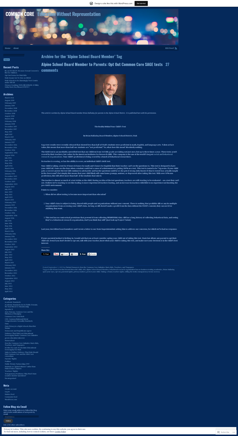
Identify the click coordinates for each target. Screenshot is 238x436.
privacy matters (80, 272)
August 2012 (9, 281)
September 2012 (11, 278)
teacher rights (118, 272)
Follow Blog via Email (15, 407)
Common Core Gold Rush (14, 316)
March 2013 (9, 263)
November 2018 (11, 111)
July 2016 (8, 158)
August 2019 (9, 100)
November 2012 (11, 273)
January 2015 (10, 205)
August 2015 (9, 187)
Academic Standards (13, 302)
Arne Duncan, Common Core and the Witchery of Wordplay (19, 313)
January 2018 (10, 124)
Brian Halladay (168, 269)
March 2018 (9, 119)
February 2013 (10, 265)
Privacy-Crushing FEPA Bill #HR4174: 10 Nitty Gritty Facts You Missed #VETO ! (22, 86)
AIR (84, 269)
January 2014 (10, 236)
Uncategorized (10, 378)
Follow (8, 421)
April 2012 (9, 291)
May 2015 (8, 195)
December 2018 (11, 108)
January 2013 (10, 268)
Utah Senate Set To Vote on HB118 (18, 78)
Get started (141, 3)
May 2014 (8, 226)
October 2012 (10, 276)
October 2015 (10, 181)
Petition (8, 361)
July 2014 (8, 221)
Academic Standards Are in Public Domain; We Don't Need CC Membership (21, 306)
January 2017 (10, 142)
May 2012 (8, 289)
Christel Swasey (72, 267)
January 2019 (10, 106)
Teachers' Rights (11, 371)
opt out (58, 272)
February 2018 (10, 121)
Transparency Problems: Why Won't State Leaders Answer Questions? (20, 375)
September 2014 (11, 215)
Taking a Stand (106, 272)
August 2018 (9, 116)
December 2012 (11, 270)
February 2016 (10, 171)
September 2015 (11, 184)
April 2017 (8, 134)
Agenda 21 (9, 309)
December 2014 (11, 208)
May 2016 (8, 163)
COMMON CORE (20, 13)
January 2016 (10, 174)
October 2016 (10, 150)
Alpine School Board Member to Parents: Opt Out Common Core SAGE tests (102, 64)
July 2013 (8, 252)
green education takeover (15, 338)
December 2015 (11, 176)
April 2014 (8, 229)
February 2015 (10, 202)
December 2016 (11, 145)
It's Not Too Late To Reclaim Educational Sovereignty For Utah (20, 349)
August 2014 (9, 218)
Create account (11, 389)
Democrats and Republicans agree (18, 331)
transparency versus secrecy (149, 272)
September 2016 (11, 153)
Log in (7, 392)
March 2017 (9, 137)
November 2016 (11, 147)
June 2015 (8, 192)
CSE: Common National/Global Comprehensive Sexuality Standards (19, 320)
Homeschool (9, 341)
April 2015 (9, 197)
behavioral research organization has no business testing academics (135, 269)
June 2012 (8, 286)
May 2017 (8, 132)
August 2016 (9, 155)
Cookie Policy (60, 432)
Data (7, 324)
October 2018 (10, 113)
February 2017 (10, 140)
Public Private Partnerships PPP (17, 364)
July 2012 (8, 284)
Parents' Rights (11, 359)
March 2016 (9, 168)
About (16, 48)
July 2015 (8, 189)
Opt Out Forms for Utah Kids (16, 75)
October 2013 (10, 244)
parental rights (67, 272)
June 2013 (8, 255)
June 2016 (8, 161)
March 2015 (9, 200)
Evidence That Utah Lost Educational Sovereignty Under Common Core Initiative (21, 334)
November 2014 (11, 210)
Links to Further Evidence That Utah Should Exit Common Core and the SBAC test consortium (21, 354)
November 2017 (11, 129)
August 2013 (9, 250)
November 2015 (11, 179)
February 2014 (10, 234)
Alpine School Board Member (97, 269)
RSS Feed (169, 48)
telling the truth (131, 272)
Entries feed (9, 394)
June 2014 (8, 223)
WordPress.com (11, 399)
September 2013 (11, 247)
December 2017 (11, 127)
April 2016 (9, 166)
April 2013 (8, 260)
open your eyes (48, 272)
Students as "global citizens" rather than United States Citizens (20, 367)
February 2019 (10, 103)
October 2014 (10, 213)
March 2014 (9, 231)
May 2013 (8, 257)
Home (7, 48)
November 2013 (11, 242)
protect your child (93, 272)
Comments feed (11, 397)
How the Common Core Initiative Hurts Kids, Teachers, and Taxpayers (107, 267)
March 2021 (9, 98)
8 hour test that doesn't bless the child (67, 269)
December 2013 (11, 239)
